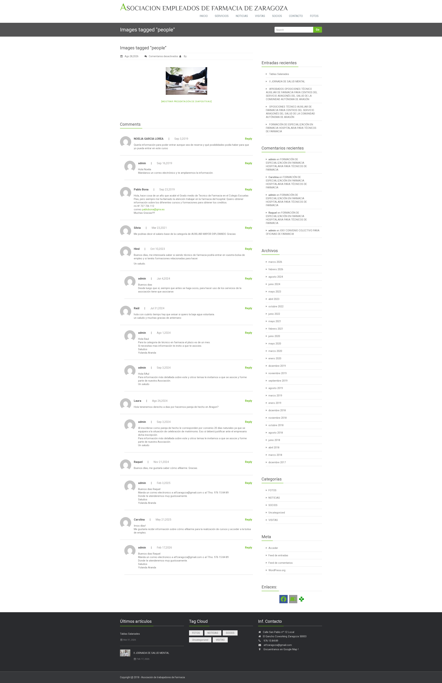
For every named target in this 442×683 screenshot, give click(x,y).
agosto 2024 (275, 276)
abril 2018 (273, 447)
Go (317, 29)
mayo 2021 (274, 321)
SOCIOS (277, 16)
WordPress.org (276, 570)
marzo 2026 (275, 261)
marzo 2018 (275, 454)
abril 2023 (273, 299)
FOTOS (314, 16)
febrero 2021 (275, 328)
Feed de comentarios (280, 562)
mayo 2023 (274, 291)
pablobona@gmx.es (153, 209)
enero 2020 (274, 358)
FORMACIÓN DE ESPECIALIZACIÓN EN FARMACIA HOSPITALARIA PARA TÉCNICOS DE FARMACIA (291, 128)
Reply (248, 138)
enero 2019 (274, 403)
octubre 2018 (276, 425)
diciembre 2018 (277, 410)
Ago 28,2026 (131, 56)
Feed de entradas (278, 555)
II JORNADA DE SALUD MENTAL (287, 81)
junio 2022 (274, 313)
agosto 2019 (275, 388)
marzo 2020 (275, 351)
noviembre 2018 (277, 417)
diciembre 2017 (277, 462)
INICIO (204, 16)
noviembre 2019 (277, 373)
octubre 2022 (276, 306)
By (185, 56)
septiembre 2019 (277, 380)
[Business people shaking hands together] (186, 81)
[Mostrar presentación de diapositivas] (186, 101)
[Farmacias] (301, 598)
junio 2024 (274, 284)
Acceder (273, 548)
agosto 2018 (275, 432)
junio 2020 (274, 336)
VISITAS (260, 16)
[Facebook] (283, 599)
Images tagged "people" (143, 47)
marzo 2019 (275, 395)
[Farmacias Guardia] (293, 599)
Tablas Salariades (279, 74)
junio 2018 (274, 440)
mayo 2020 (274, 343)
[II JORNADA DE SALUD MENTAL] (125, 653)
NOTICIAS (242, 16)
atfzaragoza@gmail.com (188, 492)
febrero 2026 (275, 269)
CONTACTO (296, 16)
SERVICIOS (222, 16)
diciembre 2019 (277, 365)
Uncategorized (276, 512)
